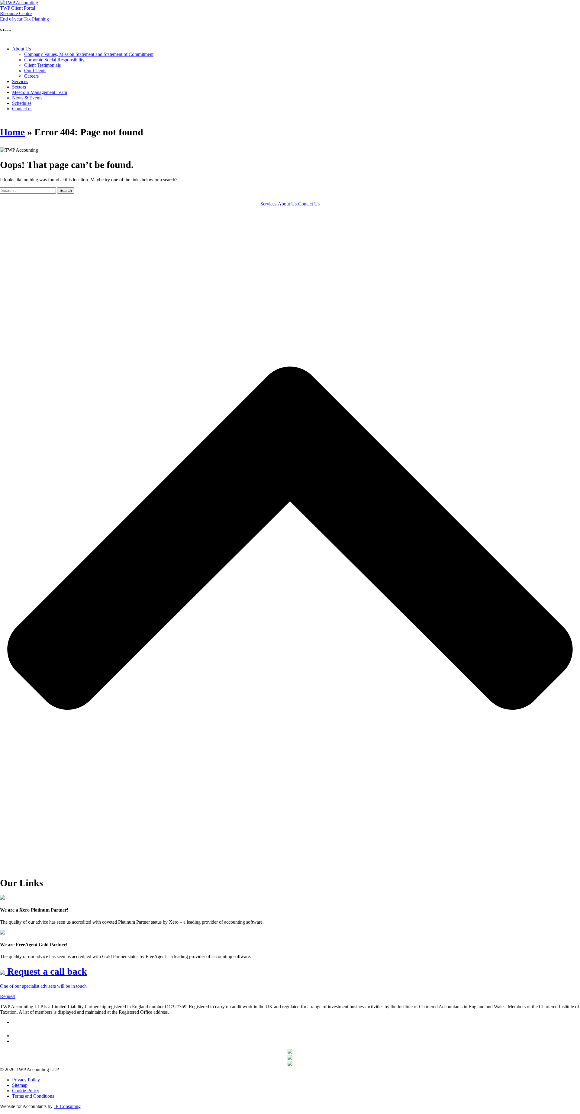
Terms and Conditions (33, 1096)
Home (12, 132)
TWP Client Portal (17, 8)
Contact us (22, 108)
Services (20, 81)
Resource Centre (16, 13)
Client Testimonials (42, 65)
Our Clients (35, 70)
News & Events (27, 97)
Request (7, 996)
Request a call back (46, 971)
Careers (31, 76)
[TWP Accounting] (19, 2)
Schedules (21, 103)
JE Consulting (67, 1106)
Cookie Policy (25, 1090)
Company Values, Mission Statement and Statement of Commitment (88, 54)
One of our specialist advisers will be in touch (43, 986)
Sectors (19, 86)
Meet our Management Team (39, 92)
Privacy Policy (26, 1079)
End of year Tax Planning (24, 18)
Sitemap (19, 1085)
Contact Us (309, 203)
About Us (21, 48)
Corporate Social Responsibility (54, 59)
